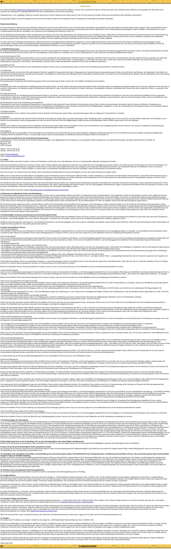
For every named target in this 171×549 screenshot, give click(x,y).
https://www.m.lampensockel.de (28, 10)
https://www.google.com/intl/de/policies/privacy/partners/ (49, 190)
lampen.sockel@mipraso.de (15, 156)
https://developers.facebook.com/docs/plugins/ (77, 502)
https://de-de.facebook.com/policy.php (44, 511)
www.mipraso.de (12, 154)
